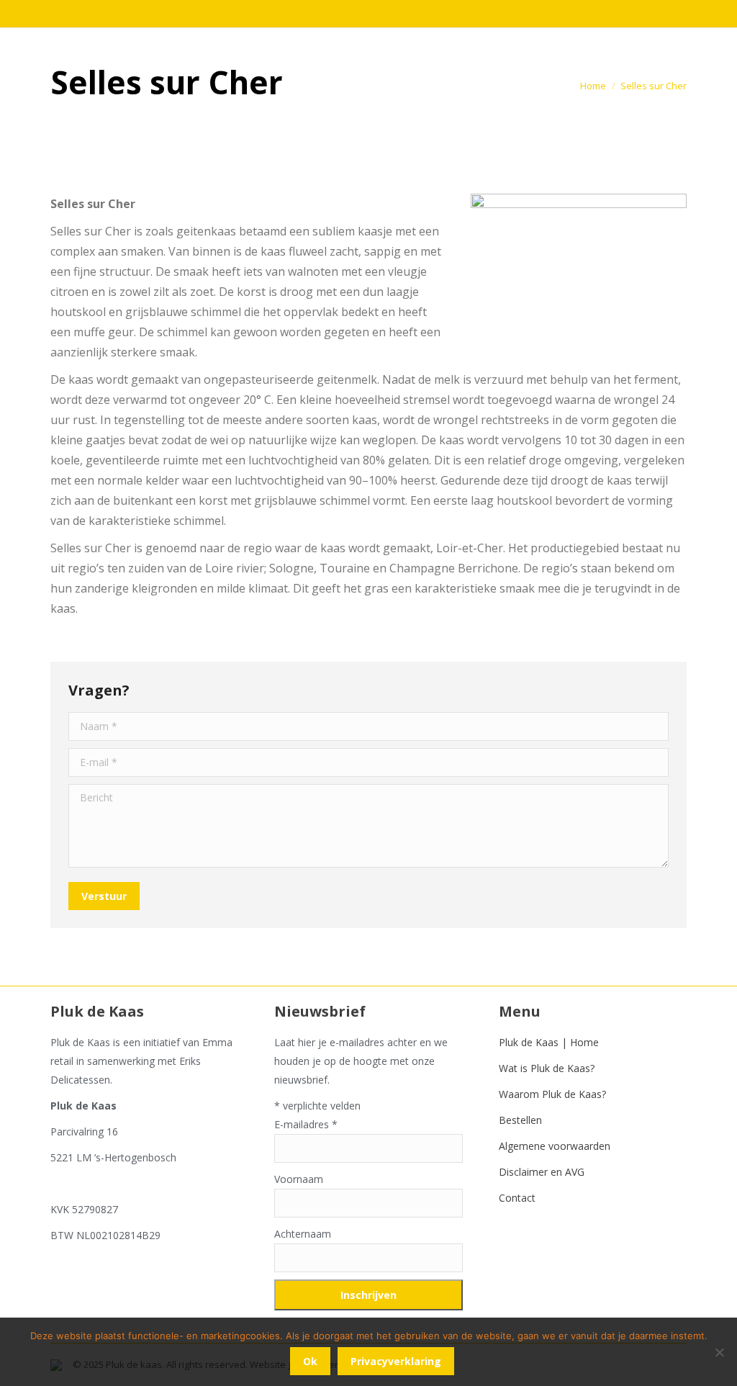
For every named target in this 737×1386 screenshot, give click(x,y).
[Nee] (719, 1352)
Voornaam (298, 1179)
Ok (310, 1361)
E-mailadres (306, 1124)
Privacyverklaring (396, 1361)
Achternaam (302, 1234)
